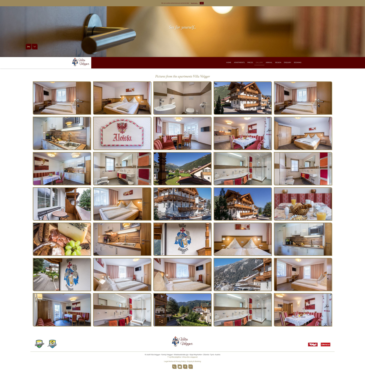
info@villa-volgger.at (190, 357)
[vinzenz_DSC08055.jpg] (303, 204)
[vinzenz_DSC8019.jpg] (122, 204)
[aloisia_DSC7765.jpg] (303, 239)
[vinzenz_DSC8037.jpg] (303, 309)
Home (228, 62)
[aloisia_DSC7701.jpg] (303, 274)
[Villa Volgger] (81, 62)
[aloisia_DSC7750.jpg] (62, 309)
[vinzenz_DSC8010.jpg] (62, 98)
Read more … (194, 3)
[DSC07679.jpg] (182, 168)
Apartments (239, 62)
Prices (250, 62)
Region (278, 62)
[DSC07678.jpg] (182, 309)
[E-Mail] (180, 367)
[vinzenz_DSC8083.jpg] (122, 98)
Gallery (259, 62)
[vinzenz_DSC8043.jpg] (122, 239)
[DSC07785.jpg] (243, 204)
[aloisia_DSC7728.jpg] (303, 133)
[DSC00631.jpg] (243, 274)
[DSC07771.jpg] (62, 239)
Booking (297, 62)
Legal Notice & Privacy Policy (175, 361)
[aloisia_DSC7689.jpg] (122, 309)
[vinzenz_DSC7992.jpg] (122, 168)
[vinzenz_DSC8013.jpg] (303, 98)
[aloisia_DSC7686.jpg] (303, 168)
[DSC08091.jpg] (62, 274)
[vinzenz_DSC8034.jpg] (243, 133)
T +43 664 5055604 (174, 357)
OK (202, 3)
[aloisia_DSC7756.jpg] (62, 133)
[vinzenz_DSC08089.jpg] (62, 204)
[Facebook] (185, 367)
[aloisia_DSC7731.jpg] (122, 274)
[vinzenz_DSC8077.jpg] (182, 274)
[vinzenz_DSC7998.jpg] (243, 168)
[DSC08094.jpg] (182, 239)
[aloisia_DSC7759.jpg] (62, 168)
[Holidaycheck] (190, 367)
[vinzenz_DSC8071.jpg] (243, 239)
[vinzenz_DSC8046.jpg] (182, 133)
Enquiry (287, 62)
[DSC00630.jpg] (182, 204)
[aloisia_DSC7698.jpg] (182, 98)
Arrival (269, 62)
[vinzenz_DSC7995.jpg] (243, 309)
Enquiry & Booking (194, 361)
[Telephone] (174, 367)
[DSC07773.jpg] (122, 133)
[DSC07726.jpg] (243, 98)
